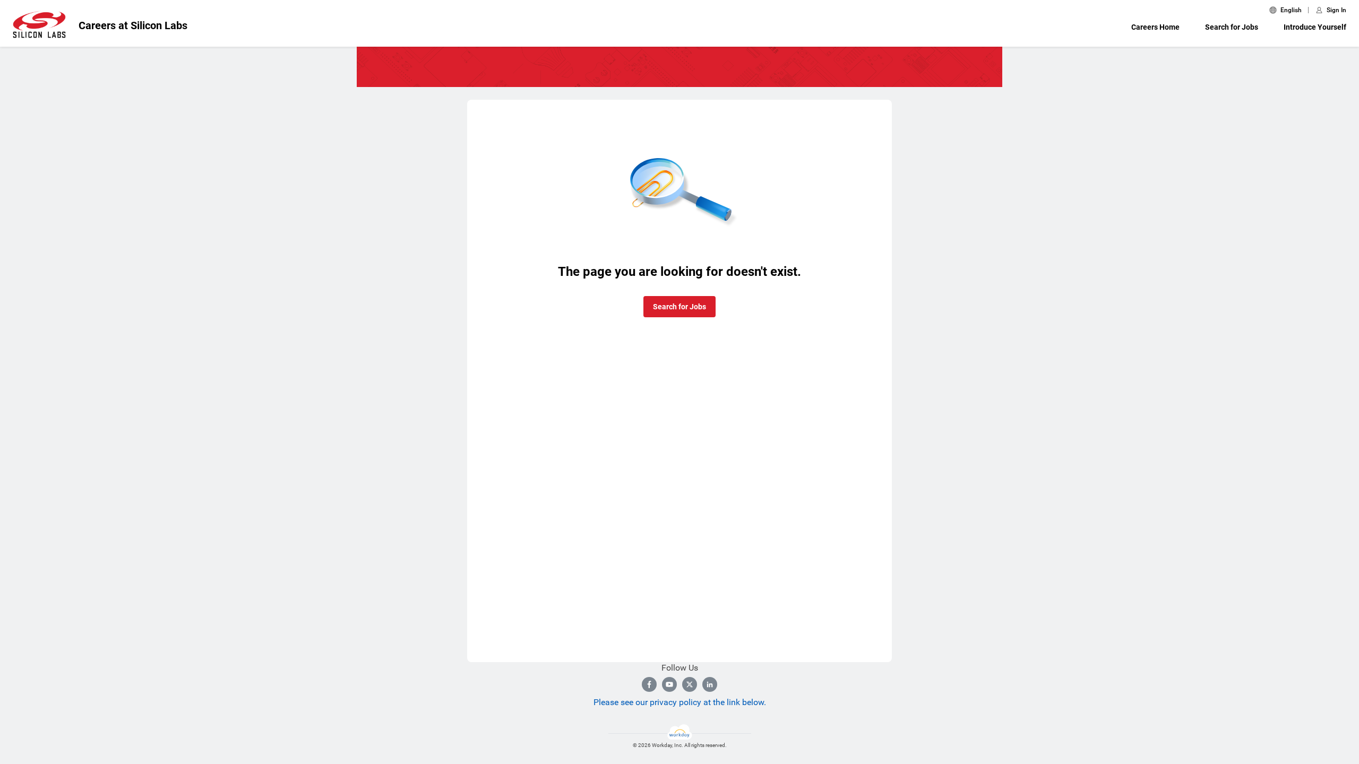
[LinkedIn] (709, 684)
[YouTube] (669, 684)
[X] (689, 684)
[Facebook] (649, 684)
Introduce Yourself (1315, 27)
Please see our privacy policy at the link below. (680, 702)
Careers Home (1155, 27)
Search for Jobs (1231, 27)
